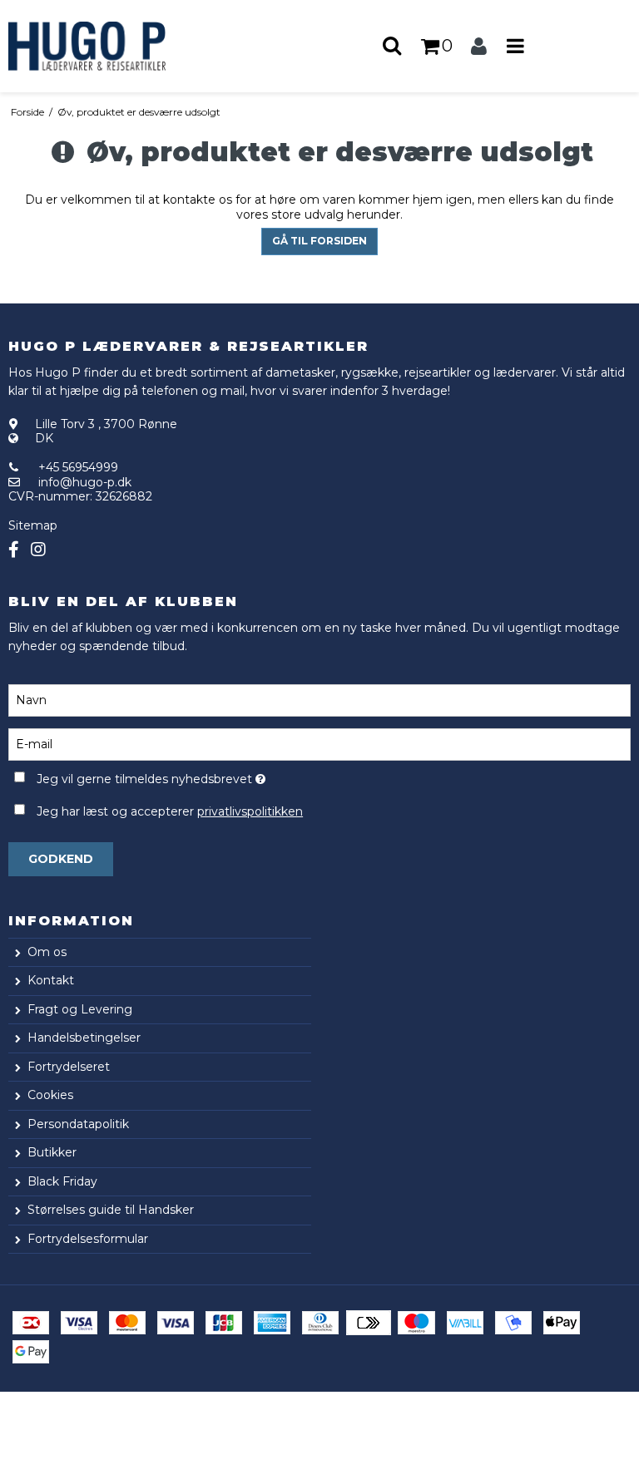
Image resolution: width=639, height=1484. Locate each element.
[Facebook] (13, 550)
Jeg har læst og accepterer (170, 811)
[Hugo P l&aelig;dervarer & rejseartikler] (106, 46)
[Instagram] (38, 550)
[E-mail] (319, 743)
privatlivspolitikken (250, 811)
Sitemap (32, 525)
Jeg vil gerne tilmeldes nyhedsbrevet (193, 777)
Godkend (60, 858)
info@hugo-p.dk (84, 482)
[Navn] (319, 699)
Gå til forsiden (319, 240)
